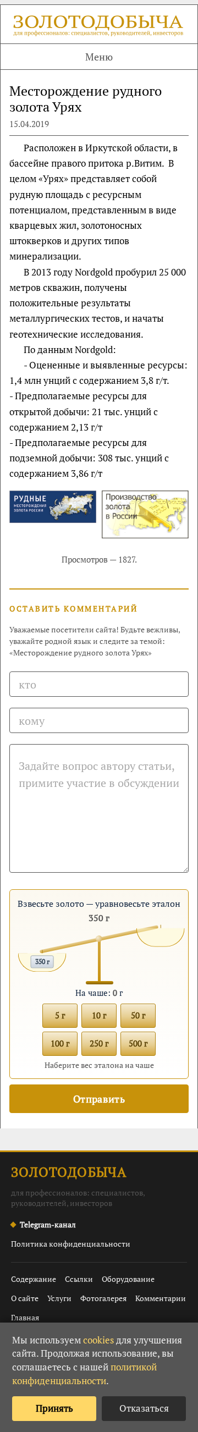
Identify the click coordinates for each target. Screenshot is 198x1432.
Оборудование (128, 1279)
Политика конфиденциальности (70, 1243)
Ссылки (79, 1279)
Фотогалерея (103, 1298)
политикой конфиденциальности (84, 1374)
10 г (99, 1015)
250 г (99, 1043)
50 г (138, 1015)
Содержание (33, 1279)
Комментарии (160, 1298)
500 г (138, 1043)
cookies (98, 1340)
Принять (54, 1408)
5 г (60, 1015)
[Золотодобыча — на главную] (99, 27)
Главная (25, 1317)
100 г (60, 1043)
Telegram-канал (48, 1224)
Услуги (59, 1298)
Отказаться (144, 1408)
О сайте (24, 1298)
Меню (99, 56)
